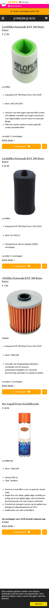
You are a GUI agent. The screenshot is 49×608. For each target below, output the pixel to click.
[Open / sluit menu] (3, 18)
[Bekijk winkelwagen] (46, 18)
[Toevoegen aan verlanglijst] (44, 146)
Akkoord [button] (38, 604)
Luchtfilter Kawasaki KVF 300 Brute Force (23, 28)
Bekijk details (7, 140)
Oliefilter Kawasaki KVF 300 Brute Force (22, 279)
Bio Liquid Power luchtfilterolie (20, 404)
